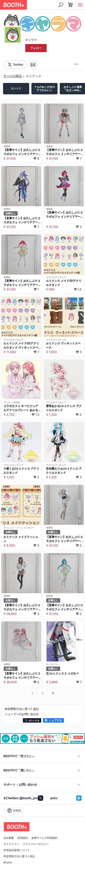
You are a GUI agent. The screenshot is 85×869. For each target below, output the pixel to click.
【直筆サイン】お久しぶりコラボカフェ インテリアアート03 (64, 215)
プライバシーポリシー (36, 844)
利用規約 (22, 838)
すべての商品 (12, 76)
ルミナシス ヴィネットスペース (63, 345)
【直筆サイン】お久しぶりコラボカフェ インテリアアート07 (21, 607)
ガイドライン (11, 844)
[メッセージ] (33, 64)
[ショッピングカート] (70, 5)
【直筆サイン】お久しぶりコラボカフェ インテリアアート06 (21, 152)
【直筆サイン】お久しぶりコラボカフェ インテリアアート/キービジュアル (21, 676)
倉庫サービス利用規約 (44, 838)
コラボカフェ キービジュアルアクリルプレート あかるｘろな (20, 408)
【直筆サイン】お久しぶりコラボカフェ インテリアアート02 (64, 607)
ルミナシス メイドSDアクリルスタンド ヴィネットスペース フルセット (21, 345)
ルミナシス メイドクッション (20, 539)
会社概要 (8, 838)
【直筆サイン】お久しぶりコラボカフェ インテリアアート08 (64, 539)
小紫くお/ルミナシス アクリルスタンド (21, 471)
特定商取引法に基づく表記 (19, 856)
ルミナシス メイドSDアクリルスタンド (64, 283)
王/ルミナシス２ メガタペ (62, 673)
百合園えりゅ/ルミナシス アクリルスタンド (64, 471)
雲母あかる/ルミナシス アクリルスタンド (64, 408)
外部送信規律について (16, 850)
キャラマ (31, 40)
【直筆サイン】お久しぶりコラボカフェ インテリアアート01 (21, 283)
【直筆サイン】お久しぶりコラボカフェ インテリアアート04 (21, 220)
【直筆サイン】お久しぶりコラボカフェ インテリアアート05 (64, 152)
